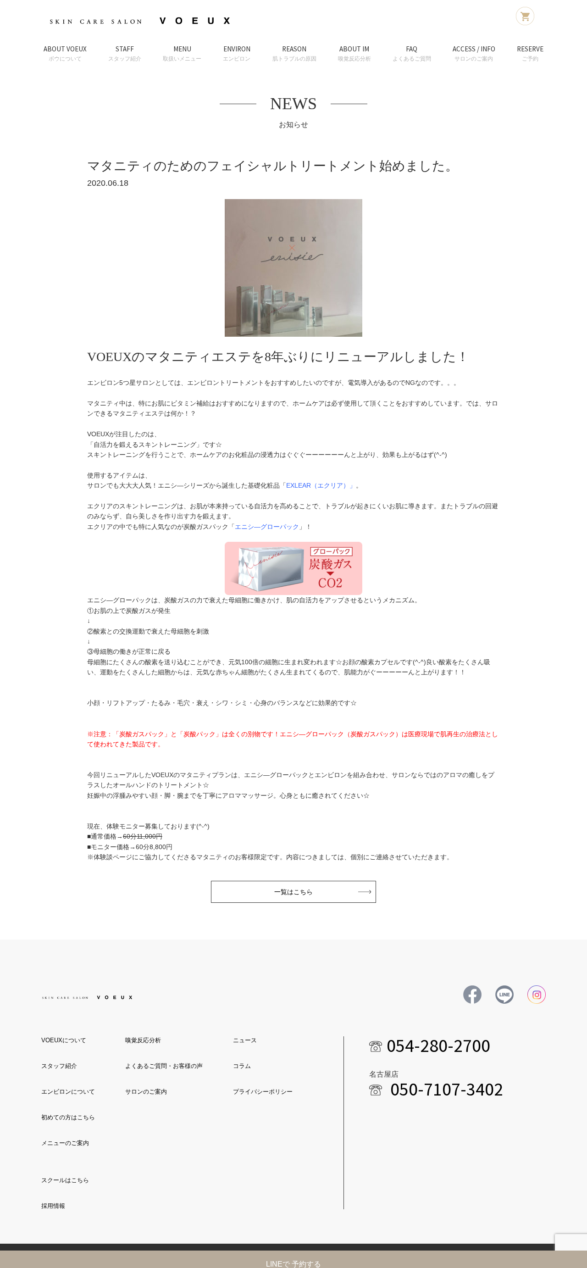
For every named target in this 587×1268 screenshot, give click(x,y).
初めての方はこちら (68, 1117)
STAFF (124, 53)
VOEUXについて (63, 1040)
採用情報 (53, 1205)
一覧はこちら (293, 891)
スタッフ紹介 (59, 1065)
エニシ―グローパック (267, 526)
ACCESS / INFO (474, 53)
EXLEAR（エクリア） (317, 485)
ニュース (245, 1040)
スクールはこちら (65, 1180)
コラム (242, 1065)
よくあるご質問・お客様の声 (164, 1065)
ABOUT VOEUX (65, 53)
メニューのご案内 (65, 1143)
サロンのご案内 (146, 1091)
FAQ (412, 53)
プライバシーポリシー (263, 1091)
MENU (182, 53)
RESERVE (530, 53)
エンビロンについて (68, 1091)
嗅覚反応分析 (143, 1040)
